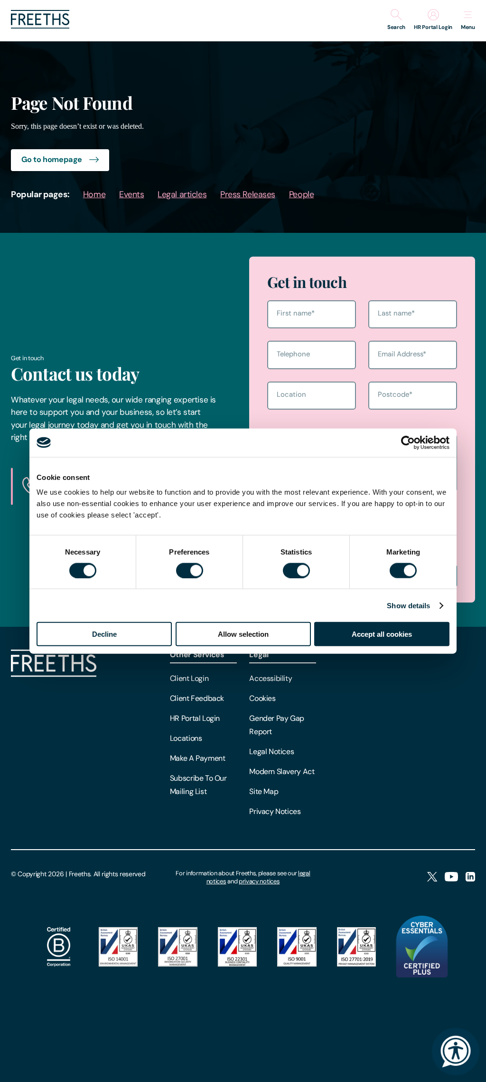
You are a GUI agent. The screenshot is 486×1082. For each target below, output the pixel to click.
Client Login (189, 678)
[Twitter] (432, 877)
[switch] (189, 570)
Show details (408, 605)
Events (131, 194)
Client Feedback (197, 698)
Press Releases (247, 194)
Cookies (262, 698)
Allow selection (243, 634)
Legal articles (182, 194)
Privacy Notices (274, 811)
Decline (104, 634)
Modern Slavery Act (281, 771)
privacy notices (259, 881)
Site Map (263, 791)
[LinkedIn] (470, 877)
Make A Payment (197, 758)
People (301, 194)
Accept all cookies (382, 634)
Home (94, 194)
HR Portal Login (195, 718)
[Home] (53, 674)
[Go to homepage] (40, 26)
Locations (186, 738)
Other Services (197, 655)
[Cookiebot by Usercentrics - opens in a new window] (407, 442)
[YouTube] (451, 877)
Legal (258, 655)
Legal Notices (271, 751)
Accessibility (270, 678)
